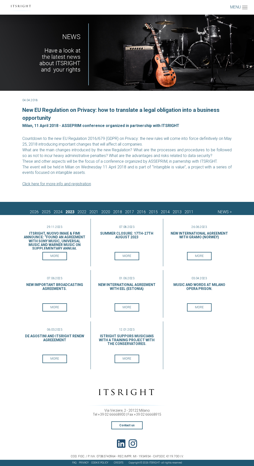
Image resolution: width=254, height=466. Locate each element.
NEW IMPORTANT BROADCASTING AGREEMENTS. (54, 286)
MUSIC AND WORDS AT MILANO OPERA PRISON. (199, 286)
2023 (69, 212)
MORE (54, 256)
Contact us (127, 425)
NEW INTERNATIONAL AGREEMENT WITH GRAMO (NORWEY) (199, 235)
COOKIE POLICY (99, 462)
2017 (129, 212)
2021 (93, 212)
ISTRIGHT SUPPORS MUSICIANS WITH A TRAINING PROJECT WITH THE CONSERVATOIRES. (127, 340)
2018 (117, 212)
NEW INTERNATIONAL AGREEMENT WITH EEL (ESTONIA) (127, 286)
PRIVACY (84, 462)
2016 (141, 212)
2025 (46, 212)
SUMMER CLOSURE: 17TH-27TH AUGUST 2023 (126, 235)
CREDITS (118, 462)
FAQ (74, 462)
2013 (177, 212)
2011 (189, 212)
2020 (105, 212)
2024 (58, 212)
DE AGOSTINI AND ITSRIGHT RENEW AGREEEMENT (54, 338)
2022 (81, 212)
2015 (153, 212)
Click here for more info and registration (56, 184)
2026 (34, 212)
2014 (165, 212)
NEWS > (225, 212)
